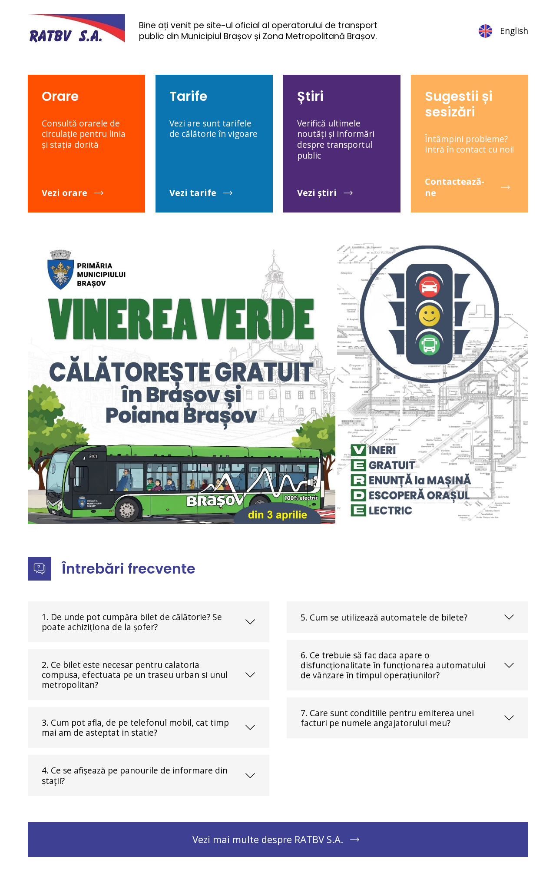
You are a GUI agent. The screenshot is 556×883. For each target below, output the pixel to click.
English (514, 31)
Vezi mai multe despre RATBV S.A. (267, 839)
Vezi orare (64, 193)
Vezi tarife (192, 193)
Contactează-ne (454, 187)
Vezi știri (317, 193)
